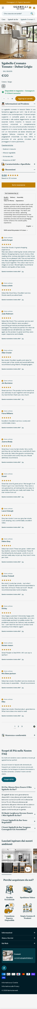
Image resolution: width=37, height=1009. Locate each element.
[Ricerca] (32, 13)
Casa (3, 19)
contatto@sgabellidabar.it (23, 958)
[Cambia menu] (3, 7)
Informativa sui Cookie (10, 983)
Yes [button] (23, 271)
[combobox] (18, 13)
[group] (18, 175)
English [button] (28, 226)
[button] (18, 230)
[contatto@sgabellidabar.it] (30, 7)
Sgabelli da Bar (13, 19)
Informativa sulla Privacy (10, 986)
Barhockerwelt (13, 990)
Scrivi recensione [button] (18, 185)
